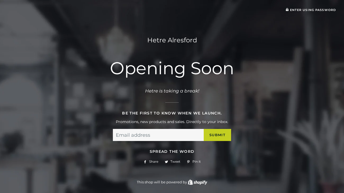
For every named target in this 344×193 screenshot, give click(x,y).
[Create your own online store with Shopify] (197, 182)
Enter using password (312, 10)
